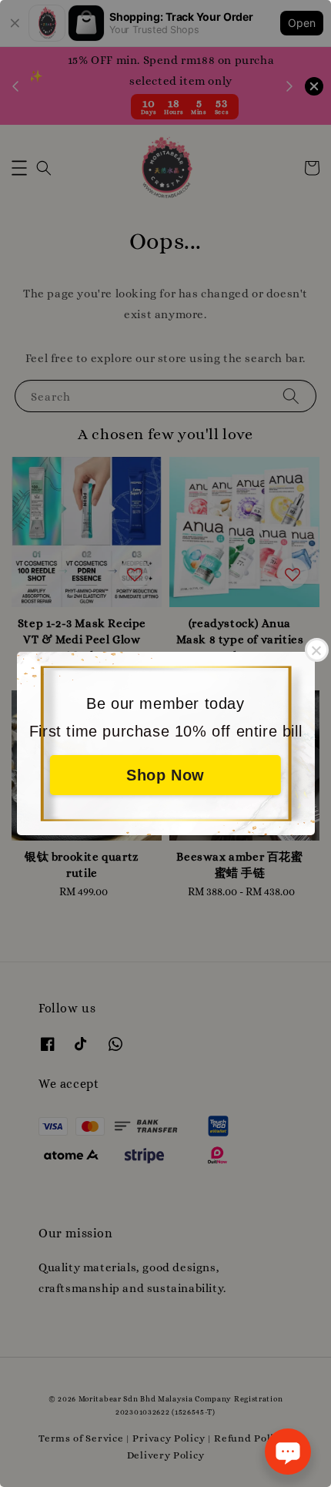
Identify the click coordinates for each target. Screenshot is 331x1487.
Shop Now (165, 775)
